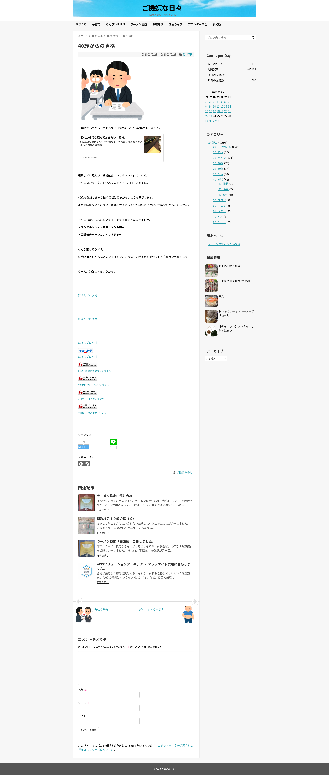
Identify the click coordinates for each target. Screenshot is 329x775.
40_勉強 (218, 179)
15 (206, 111)
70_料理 (218, 216)
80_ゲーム (219, 222)
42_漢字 (223, 189)
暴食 (221, 296)
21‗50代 (218, 168)
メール (84, 703)
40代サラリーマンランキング (93, 384)
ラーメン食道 (139, 24)
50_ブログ (219, 200)
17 (214, 111)
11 (218, 106)
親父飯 (217, 24)
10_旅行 (218, 152)
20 (225, 111)
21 (229, 111)
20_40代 (218, 163)
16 (210, 111)
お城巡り (157, 24)
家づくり (81, 24)
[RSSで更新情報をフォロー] (87, 463)
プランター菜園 (197, 24)
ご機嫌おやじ (184, 472)
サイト (82, 716)
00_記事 (213, 142)
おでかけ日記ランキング (91, 398)
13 (225, 106)
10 (214, 106)
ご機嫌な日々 (162, 8)
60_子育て (219, 206)
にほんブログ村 (87, 295)
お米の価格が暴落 (229, 266)
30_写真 (218, 174)
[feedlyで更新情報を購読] (81, 463)
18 (218, 111)
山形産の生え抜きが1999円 (235, 281)
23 (210, 116)
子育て (96, 24)
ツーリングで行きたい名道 (224, 244)
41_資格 (187, 54)
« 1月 (208, 120)
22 (206, 116)
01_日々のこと (222, 147)
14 (229, 106)
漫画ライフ (175, 24)
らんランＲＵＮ (115, 24)
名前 (82, 690)
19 (221, 111)
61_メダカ (219, 211)
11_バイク (219, 158)
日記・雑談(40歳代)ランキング (94, 370)
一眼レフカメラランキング (92, 412)
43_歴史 (223, 195)
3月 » (216, 120)
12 (221, 106)
